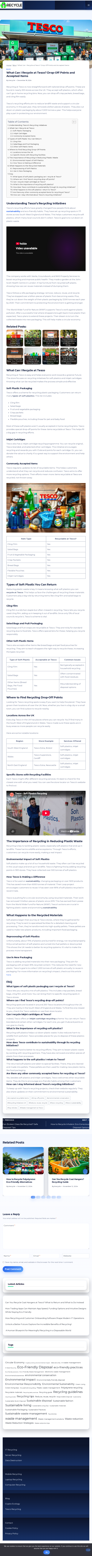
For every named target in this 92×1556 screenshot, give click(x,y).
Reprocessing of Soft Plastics (25, 168)
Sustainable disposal (39, 1400)
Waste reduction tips (42, 1423)
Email (36, 1256)
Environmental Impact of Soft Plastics (28, 160)
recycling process (10, 1397)
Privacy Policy (11, 1533)
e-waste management (71, 1363)
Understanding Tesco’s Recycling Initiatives (28, 125)
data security (55, 1363)
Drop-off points (38, 1098)
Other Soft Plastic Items (23, 147)
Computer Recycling (15, 1485)
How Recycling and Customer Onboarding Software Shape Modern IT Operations (44, 1318)
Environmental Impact (20, 1379)
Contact (9, 1523)
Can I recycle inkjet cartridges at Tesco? (29, 182)
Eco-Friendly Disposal (35, 1367)
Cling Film (17, 141)
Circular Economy (14, 1362)
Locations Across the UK (23, 152)
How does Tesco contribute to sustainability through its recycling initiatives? (44, 187)
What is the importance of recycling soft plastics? (33, 184)
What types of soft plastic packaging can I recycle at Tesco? (37, 177)
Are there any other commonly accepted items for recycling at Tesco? (41, 192)
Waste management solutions (51, 1419)
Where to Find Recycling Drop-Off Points (27, 150)
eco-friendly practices (68, 1367)
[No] (88, 1550)
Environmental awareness (14, 1375)
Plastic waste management (48, 1388)
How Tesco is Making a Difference (27, 163)
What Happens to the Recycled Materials (27, 166)
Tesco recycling (56, 1103)
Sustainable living (18, 1405)
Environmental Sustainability (58, 1384)
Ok (47, 1552)
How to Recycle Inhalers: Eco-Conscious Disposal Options (70, 1124)
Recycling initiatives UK (16, 1103)
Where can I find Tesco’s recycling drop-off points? (34, 179)
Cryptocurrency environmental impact (37, 1363)
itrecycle (12, 80)
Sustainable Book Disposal (15, 1401)
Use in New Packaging (22, 171)
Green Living (80, 1384)
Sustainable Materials (58, 1406)
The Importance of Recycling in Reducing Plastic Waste (33, 158)
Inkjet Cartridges (20, 133)
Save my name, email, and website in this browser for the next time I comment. (39, 1262)
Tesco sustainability (73, 1103)
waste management (21, 1418)
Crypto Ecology (12, 1504)
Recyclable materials (13, 1392)
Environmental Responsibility (23, 1383)
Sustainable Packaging (16, 1409)
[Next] (85, 1171)
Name (7, 1256)
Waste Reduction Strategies (19, 1423)
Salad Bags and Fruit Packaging (26, 144)
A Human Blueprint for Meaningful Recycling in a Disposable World (38, 1330)
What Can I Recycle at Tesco (21, 128)
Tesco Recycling (13, 1509)
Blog (8, 69)
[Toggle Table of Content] (73, 122)
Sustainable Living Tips (40, 1406)
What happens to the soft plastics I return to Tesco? (34, 190)
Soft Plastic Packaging (22, 131)
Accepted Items (29, 463)
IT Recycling (11, 1450)
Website (67, 1256)
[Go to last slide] (6, 1171)
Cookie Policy (11, 1528)
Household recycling (28, 1388)
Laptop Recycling (13, 1479)
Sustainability (77, 1397)
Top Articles (12, 1108)
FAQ (11, 174)
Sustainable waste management (26, 1413)
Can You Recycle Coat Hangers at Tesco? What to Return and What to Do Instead (44, 1302)
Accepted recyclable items (18, 1098)
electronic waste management (57, 1372)
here (8, 975)
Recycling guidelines (68, 1392)
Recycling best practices (30, 1392)
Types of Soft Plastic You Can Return (25, 139)
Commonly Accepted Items (24, 136)
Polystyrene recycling (71, 1387)
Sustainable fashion (63, 1401)
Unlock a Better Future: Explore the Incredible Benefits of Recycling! (38, 1324)
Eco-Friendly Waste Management (32, 1372)
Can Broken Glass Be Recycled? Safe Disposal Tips (20, 1124)
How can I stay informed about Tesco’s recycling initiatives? (37, 195)
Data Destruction (13, 1460)
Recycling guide (45, 1392)
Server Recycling (13, 1455)
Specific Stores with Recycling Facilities (29, 155)
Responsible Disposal (64, 1397)
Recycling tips (25, 1396)
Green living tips (12, 1388)
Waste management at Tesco (31, 1108)
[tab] (33, 1197)
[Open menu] (88, 5)
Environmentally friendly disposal (51, 1380)
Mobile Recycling (13, 1474)
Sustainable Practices (37, 1410)
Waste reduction (74, 1418)
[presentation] (23, 1160)
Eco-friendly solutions (12, 1372)
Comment (9, 1225)
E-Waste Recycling (10, 1368)
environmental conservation (58, 1098)
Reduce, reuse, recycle (38, 1103)
